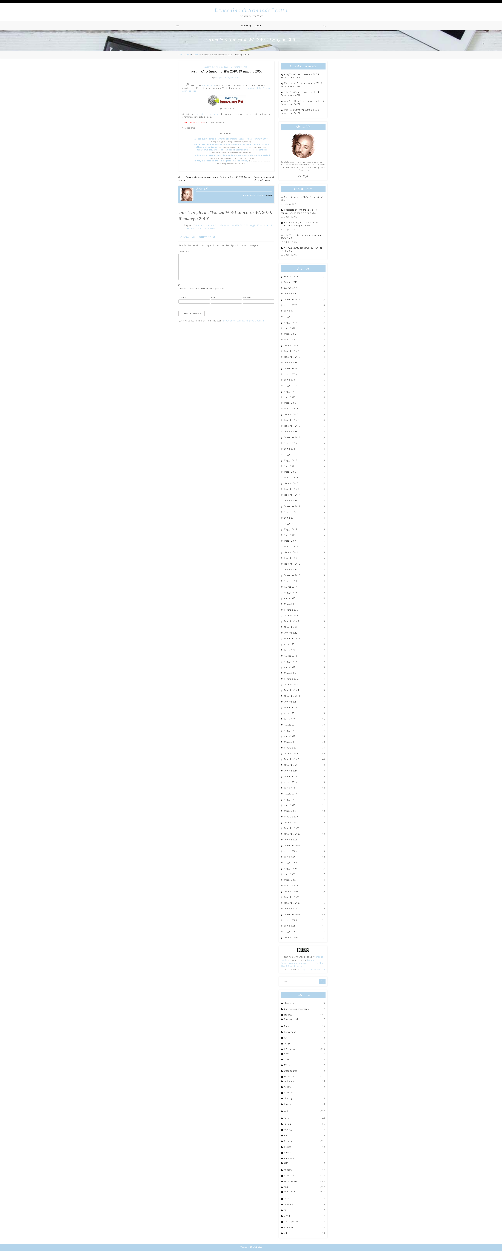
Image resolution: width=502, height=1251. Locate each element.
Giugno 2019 (290, 287)
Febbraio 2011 (291, 747)
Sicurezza (289, 1076)
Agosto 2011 (290, 713)
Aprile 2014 (289, 535)
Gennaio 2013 (291, 615)
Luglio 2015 (290, 448)
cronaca (288, 1014)
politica (287, 1146)
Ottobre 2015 (290, 431)
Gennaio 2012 (291, 684)
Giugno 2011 (290, 724)
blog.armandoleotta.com (313, 969)
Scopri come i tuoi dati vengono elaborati (243, 320)
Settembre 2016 (292, 368)
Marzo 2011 (290, 742)
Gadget (287, 1043)
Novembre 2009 (292, 833)
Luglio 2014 (290, 517)
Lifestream (289, 1191)
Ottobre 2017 (290, 293)
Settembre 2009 (292, 845)
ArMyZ (218, 77)
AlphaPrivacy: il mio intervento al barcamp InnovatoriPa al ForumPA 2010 (231, 139)
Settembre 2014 (292, 506)
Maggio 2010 (290, 799)
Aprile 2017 (289, 328)
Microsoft (289, 1065)
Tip (285, 1210)
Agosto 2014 (290, 512)
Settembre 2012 (292, 638)
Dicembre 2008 (291, 897)
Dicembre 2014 (291, 489)
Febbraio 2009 (291, 885)
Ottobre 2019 (290, 282)
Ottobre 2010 (290, 770)
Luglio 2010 (290, 787)
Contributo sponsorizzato (297, 1009)
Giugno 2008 (290, 931)
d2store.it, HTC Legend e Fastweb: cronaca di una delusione (249, 178)
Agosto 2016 (290, 374)
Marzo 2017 (290, 333)
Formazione (290, 1032)
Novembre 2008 (292, 902)
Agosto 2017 (290, 305)
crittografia (289, 1081)
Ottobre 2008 (290, 908)
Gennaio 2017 (291, 345)
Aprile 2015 (289, 466)
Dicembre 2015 (291, 420)
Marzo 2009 (290, 879)
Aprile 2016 (289, 397)
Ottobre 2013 (290, 569)
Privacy (287, 1104)
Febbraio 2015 (291, 477)
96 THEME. (256, 1247)
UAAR (287, 1215)
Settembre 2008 (292, 914)
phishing (288, 1098)
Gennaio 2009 (291, 891)
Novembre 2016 (292, 356)
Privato (287, 1152)
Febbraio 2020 (291, 276)
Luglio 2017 (290, 310)
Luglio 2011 (290, 719)
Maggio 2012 (290, 661)
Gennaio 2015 (291, 483)
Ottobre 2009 (290, 839)
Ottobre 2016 (290, 362)
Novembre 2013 (292, 563)
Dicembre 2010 (291, 759)
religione (288, 1169)
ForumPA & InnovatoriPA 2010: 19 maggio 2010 (226, 71)
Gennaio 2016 (291, 414)
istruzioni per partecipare (206, 114)
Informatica (218, 66)
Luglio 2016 (290, 379)
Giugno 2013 (290, 586)
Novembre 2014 (292, 494)
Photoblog (246, 25)
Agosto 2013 (290, 581)
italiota (287, 1123)
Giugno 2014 (290, 523)
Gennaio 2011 (291, 753)
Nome (182, 297)
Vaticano (288, 1227)
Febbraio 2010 (291, 816)
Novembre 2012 (292, 627)
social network (234, 66)
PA (225, 66)
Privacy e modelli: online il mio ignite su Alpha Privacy (221, 160)
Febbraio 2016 (291, 408)
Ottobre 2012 (290, 632)
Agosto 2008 (290, 920)
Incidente (288, 1092)
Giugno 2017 (290, 316)
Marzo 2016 (290, 402)
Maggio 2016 (290, 391)
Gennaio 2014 (291, 552)
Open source (290, 1070)
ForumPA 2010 (208, 85)
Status (287, 1187)
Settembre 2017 (292, 299)
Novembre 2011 (292, 696)
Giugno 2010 (290, 793)
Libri (286, 1162)
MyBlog (288, 1129)
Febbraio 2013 (291, 609)
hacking (288, 1086)
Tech (286, 1198)
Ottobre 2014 (290, 500)
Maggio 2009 (290, 868)
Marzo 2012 (290, 673)
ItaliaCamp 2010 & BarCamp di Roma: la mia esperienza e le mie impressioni (232, 155)
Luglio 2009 (290, 856)
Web (245, 66)
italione (287, 1118)
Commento (183, 251)
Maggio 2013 (290, 592)
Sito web (247, 297)
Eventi (207, 66)
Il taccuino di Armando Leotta (251, 10)
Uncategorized (291, 1221)
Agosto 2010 (290, 782)
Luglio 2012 (290, 650)
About (258, 25)
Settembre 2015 (292, 437)
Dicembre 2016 (291, 351)
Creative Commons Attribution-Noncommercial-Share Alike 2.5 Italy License (303, 963)
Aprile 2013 (289, 598)
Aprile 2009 (289, 874)
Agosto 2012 (290, 644)
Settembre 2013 (292, 575)
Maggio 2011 (290, 730)
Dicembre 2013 (291, 558)
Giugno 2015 (290, 454)
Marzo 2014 (290, 540)
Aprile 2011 (289, 736)
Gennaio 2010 (291, 822)
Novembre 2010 (292, 765)
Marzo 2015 (290, 471)
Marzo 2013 (290, 604)
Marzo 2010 (290, 810)
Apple (287, 1053)
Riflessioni (289, 1175)
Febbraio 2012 (291, 678)
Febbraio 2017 (291, 339)
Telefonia (288, 1204)
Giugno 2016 (290, 385)
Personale (289, 1141)
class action (290, 1003)
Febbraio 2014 (291, 546)
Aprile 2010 (289, 805)
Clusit (286, 1059)
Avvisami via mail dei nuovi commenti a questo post (202, 288)
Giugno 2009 (290, 862)
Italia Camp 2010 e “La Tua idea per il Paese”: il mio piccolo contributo (232, 150)
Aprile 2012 (289, 667)
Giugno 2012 (290, 655)
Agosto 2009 (290, 851)
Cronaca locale (291, 1019)
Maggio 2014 (290, 529)
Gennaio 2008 (291, 937)
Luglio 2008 (290, 925)
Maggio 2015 (290, 460)
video (286, 1233)
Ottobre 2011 (290, 701)
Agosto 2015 (290, 443)
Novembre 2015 (292, 425)
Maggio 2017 (290, 322)
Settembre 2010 (292, 776)
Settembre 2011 (292, 707)
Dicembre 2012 (291, 621)
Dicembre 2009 (291, 828)
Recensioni (289, 1158)
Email (214, 297)
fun (285, 1037)
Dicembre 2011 (291, 690)
